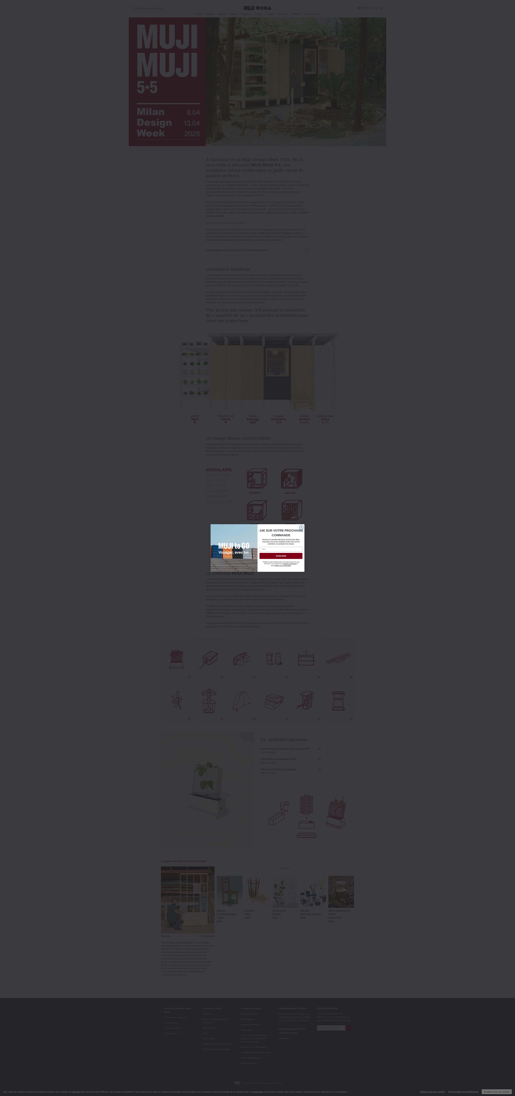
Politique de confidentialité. (282, 565)
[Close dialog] (301, 527)
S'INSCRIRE (281, 556)
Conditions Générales (289, 563)
